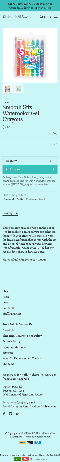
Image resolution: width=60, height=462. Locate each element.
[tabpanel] (30, 55)
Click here (44, 247)
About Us (8, 330)
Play (5, 291)
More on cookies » (38, 459)
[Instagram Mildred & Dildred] (10, 413)
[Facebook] (3, 413)
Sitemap (7, 352)
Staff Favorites (12, 313)
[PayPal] (22, 443)
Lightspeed (16, 436)
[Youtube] (17, 413)
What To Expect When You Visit (23, 358)
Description (10, 213)
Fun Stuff (8, 308)
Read (5, 296)
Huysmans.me (42, 436)
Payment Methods (14, 347)
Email (41, 198)
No (25, 459)
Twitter (20, 198)
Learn (6, 302)
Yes (17, 459)
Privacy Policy (11, 341)
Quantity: (11, 160)
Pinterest (31, 198)
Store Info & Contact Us (17, 324)
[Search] (50, 16)
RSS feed (8, 363)
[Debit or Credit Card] (30, 443)
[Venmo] (37, 443)
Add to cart (13, 169)
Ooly (55, 133)
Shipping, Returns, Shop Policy (22, 335)
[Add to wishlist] (55, 144)
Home (5, 102)
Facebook (8, 198)
